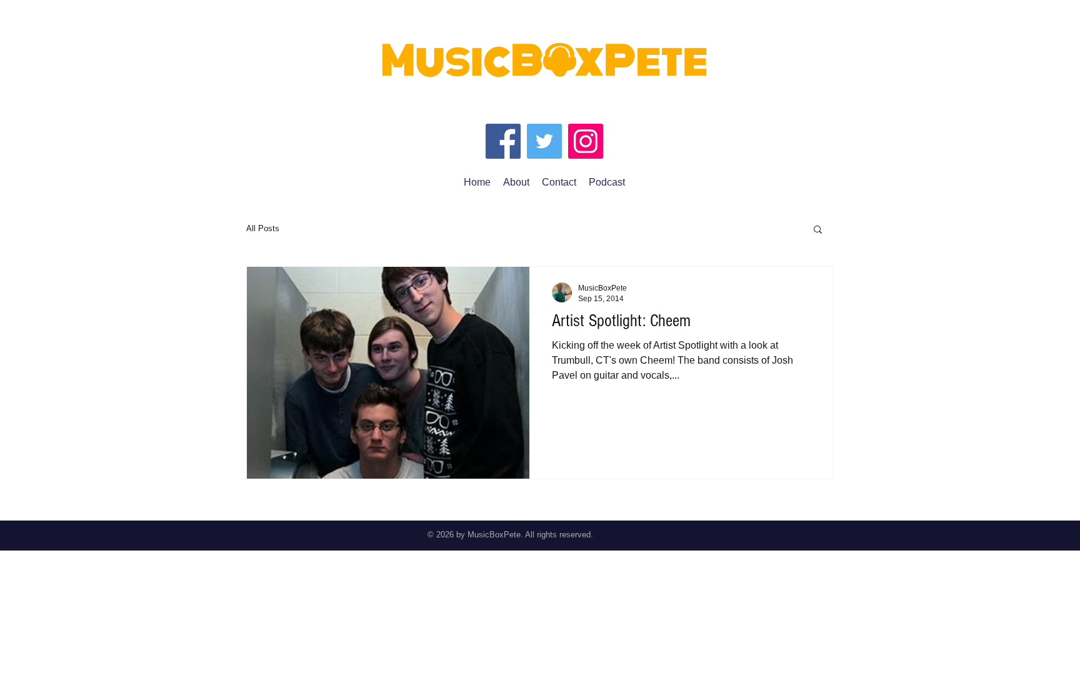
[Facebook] (503, 141)
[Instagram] (585, 141)
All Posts (262, 228)
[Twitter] (544, 141)
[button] (818, 230)
